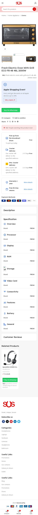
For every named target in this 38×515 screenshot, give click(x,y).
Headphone (6, 369)
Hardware (5, 438)
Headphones (6, 445)
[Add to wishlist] (15, 353)
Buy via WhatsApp (10, 110)
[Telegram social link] (17, 121)
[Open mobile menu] (3, 3)
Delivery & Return (7, 468)
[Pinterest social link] (12, 121)
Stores (4, 461)
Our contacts (6, 465)
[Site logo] (19, 3)
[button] (11, 110)
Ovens (23, 15)
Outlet (4, 472)
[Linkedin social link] (15, 121)
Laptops (4, 434)
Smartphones (6, 431)
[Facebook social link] (8, 121)
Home (4, 15)
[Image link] (9, 404)
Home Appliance (14, 15)
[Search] (34, 9)
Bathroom (5, 448)
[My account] (35, 3)
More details (28, 182)
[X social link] (10, 121)
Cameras (4, 441)
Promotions (5, 458)
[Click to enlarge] (5, 49)
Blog (3, 481)
